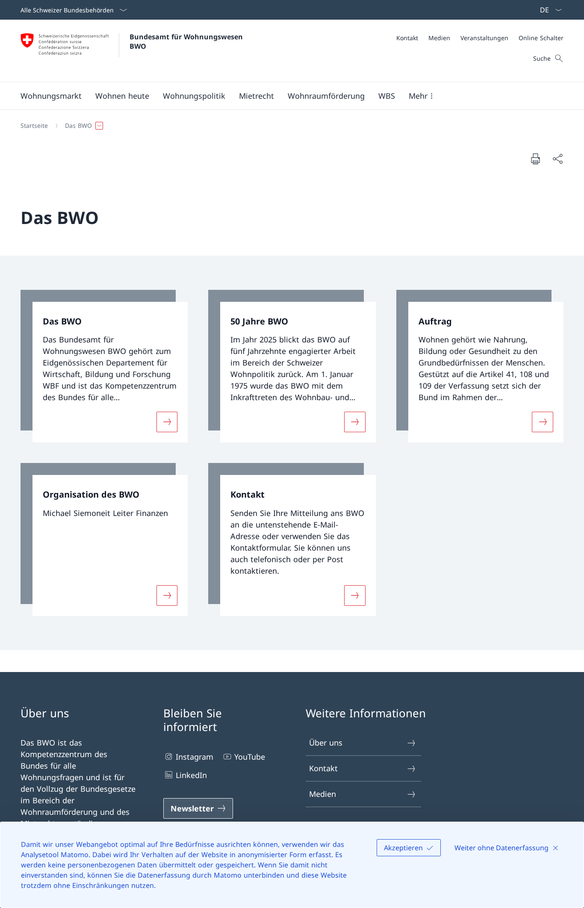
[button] (51, 95)
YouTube (249, 757)
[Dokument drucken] (535, 158)
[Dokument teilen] (557, 158)
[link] (104, 366)
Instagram (194, 757)
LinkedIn (191, 775)
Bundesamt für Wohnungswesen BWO (187, 41)
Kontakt (323, 768)
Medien (322, 794)
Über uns (325, 742)
